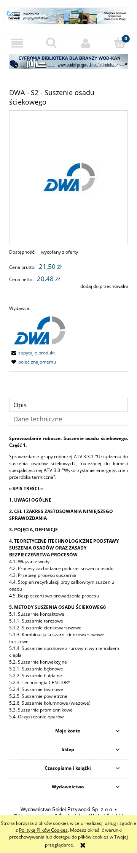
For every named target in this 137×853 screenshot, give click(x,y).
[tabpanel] (68, 577)
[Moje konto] (85, 43)
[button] (17, 43)
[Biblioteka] (68, 61)
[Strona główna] (68, 15)
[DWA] (39, 330)
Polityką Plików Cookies (43, 830)
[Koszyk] (120, 43)
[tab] (68, 405)
